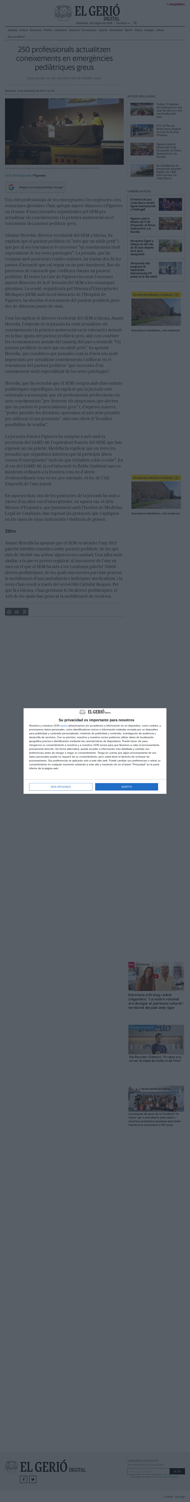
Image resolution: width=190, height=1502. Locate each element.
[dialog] (95, 751)
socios (64, 725)
